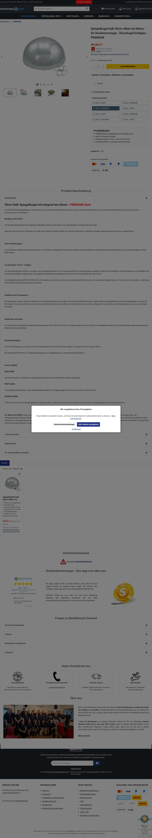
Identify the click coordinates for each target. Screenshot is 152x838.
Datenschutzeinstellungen (64, 424)
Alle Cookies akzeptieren (88, 424)
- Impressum (76, 429)
